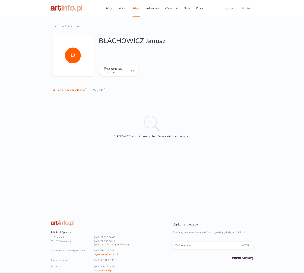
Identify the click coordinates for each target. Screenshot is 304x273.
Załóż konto (247, 8)
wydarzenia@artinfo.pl (106, 254)
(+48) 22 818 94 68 (104, 237)
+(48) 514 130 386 (104, 250)
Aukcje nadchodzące (69, 90)
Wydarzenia (171, 8)
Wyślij (245, 245)
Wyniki (122, 8)
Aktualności (152, 8)
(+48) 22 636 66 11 (104, 241)
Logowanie (230, 8)
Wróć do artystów (70, 26)
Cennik (199, 8)
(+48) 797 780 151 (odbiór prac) (111, 244)
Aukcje (109, 8)
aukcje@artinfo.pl (103, 270)
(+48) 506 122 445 (104, 266)
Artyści (136, 8)
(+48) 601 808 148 (104, 260)
